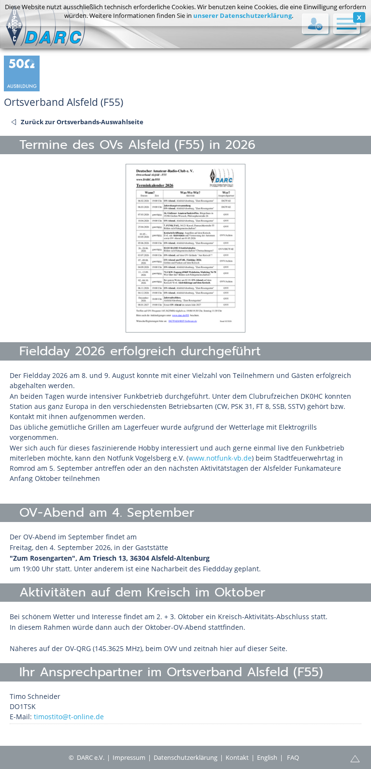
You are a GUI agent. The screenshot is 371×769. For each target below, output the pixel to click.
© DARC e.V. (86, 757)
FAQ (293, 757)
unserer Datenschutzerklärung (242, 15)
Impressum (129, 757)
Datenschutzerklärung (185, 757)
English (267, 757)
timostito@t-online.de (69, 716)
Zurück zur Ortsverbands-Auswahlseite (82, 121)
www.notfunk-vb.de (220, 458)
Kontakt (237, 757)
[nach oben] (355, 758)
